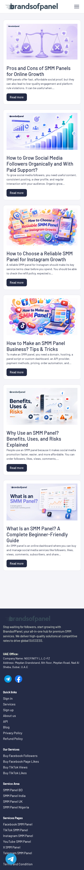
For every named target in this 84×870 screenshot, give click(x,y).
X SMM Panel (11, 847)
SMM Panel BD (13, 790)
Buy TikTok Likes (15, 773)
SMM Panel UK (13, 801)
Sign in (8, 698)
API (5, 721)
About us (9, 716)
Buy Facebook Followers (20, 756)
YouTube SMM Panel (17, 841)
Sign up (8, 710)
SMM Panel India (14, 796)
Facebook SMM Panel (17, 824)
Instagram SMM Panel (18, 836)
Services (9, 704)
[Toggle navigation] (76, 7)
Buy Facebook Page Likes (21, 761)
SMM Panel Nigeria (16, 807)
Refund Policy (13, 738)
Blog (6, 727)
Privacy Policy (12, 733)
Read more (17, 97)
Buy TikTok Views (15, 767)
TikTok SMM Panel (15, 830)
